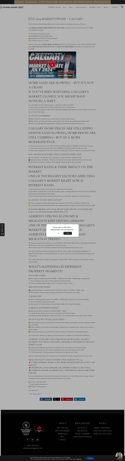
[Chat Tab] (62, 230)
